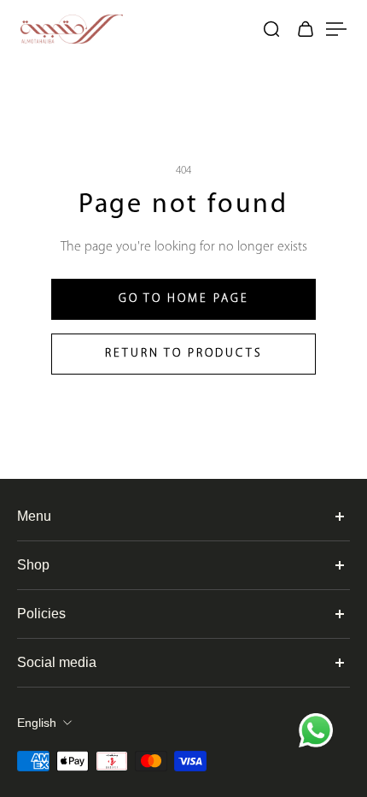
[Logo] (132, 29)
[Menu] (333, 29)
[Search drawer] (271, 29)
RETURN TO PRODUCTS (184, 353)
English (36, 722)
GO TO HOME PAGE (184, 298)
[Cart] (305, 29)
